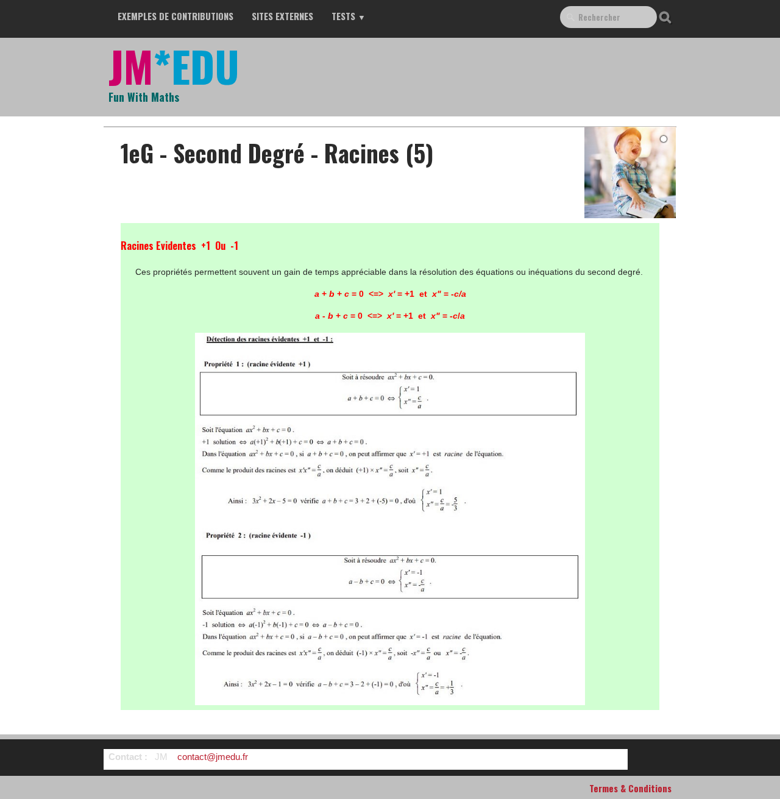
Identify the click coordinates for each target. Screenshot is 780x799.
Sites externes (282, 16)
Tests (349, 16)
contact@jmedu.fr (212, 756)
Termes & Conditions (630, 788)
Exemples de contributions (175, 16)
